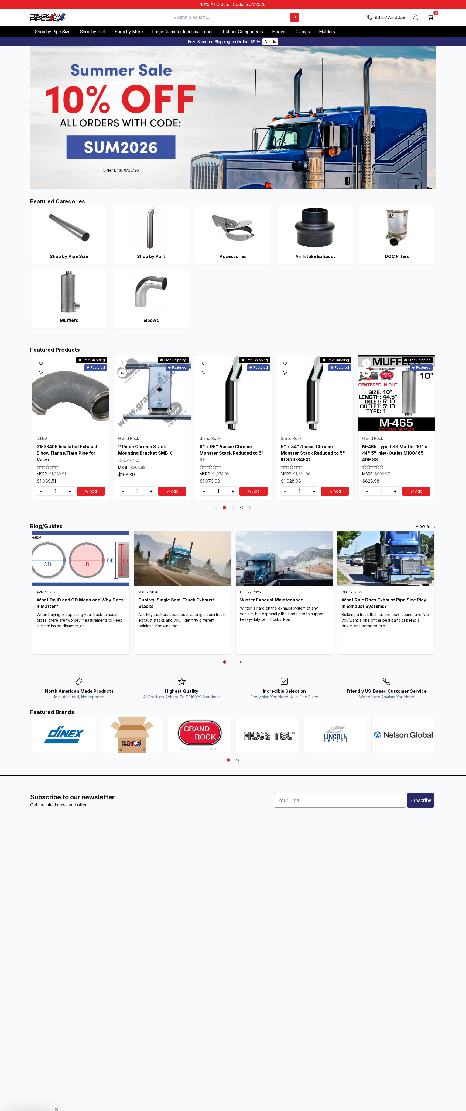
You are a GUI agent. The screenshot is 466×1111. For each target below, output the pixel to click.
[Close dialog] (287, 516)
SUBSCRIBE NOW (233, 601)
